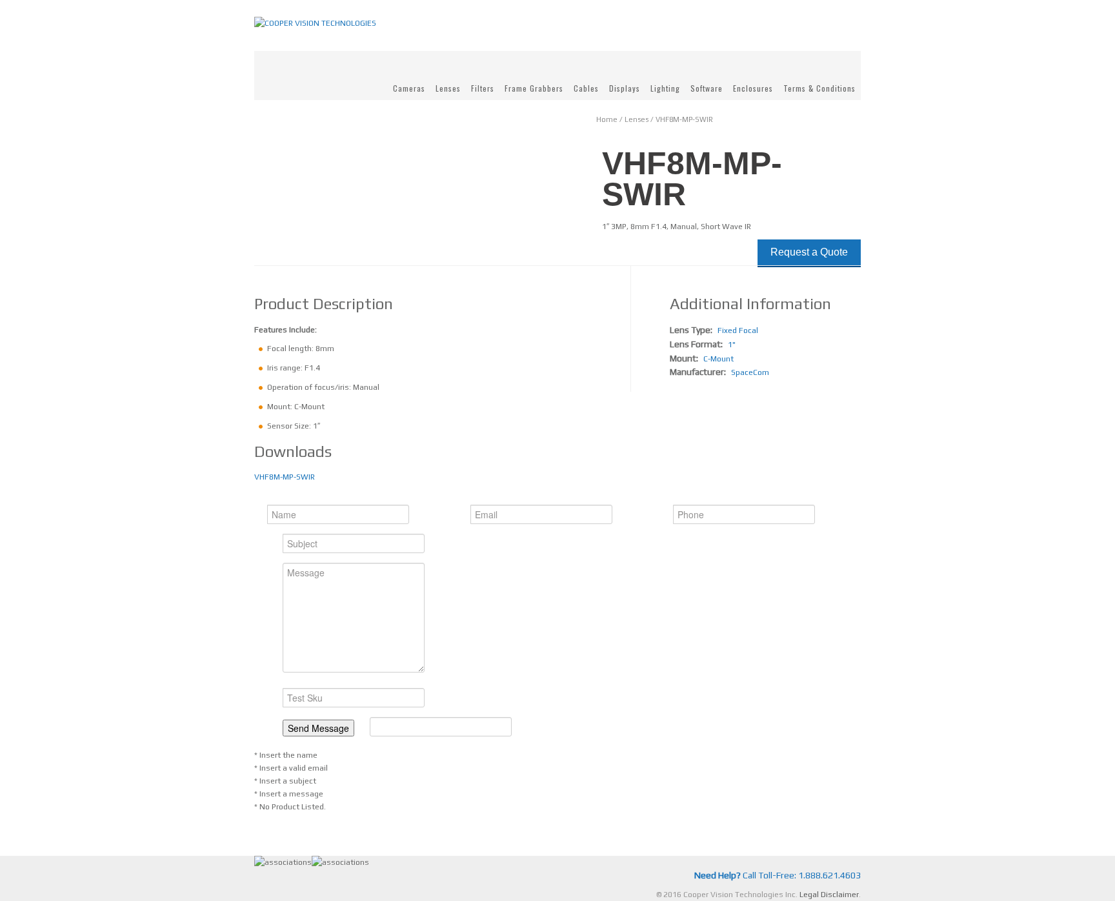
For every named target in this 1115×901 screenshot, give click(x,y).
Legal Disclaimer (829, 894)
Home (607, 119)
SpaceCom (750, 372)
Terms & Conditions (819, 88)
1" (732, 344)
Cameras (409, 88)
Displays (624, 88)
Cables (586, 88)
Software (706, 88)
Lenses (448, 88)
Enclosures (753, 88)
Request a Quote (809, 252)
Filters (482, 88)
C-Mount (718, 358)
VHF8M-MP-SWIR (284, 476)
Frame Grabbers (534, 88)
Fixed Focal (738, 330)
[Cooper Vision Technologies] (315, 22)
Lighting (665, 88)
